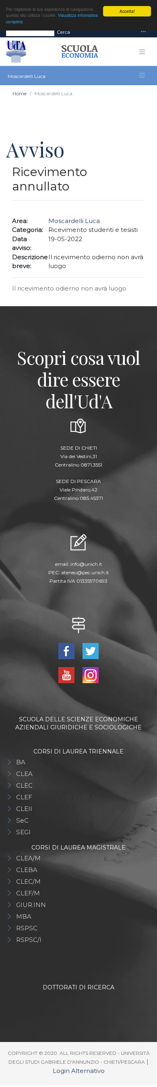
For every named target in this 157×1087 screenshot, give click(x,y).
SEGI (23, 832)
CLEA (24, 774)
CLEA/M (28, 858)
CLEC (24, 785)
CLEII (24, 809)
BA (20, 762)
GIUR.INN (31, 905)
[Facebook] (67, 650)
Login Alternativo (79, 1071)
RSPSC (26, 928)
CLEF (24, 797)
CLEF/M (28, 893)
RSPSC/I (28, 940)
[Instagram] (90, 674)
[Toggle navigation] (143, 32)
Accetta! (127, 11)
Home (19, 93)
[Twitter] (90, 650)
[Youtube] (67, 674)
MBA (23, 916)
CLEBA (26, 870)
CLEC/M (28, 881)
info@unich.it (86, 564)
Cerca (63, 32)
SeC (22, 820)
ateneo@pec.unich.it (85, 572)
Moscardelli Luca (74, 221)
